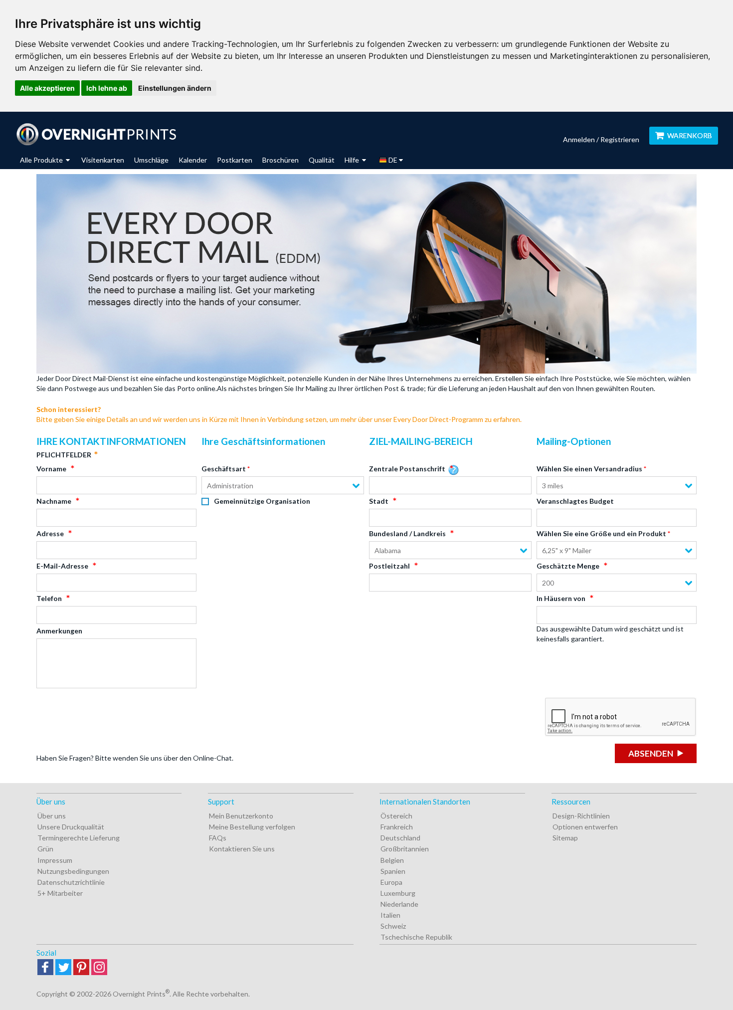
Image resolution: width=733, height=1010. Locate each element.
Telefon (49, 598)
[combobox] (282, 485)
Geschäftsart (223, 468)
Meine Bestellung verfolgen (252, 826)
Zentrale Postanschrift (407, 468)
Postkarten (234, 160)
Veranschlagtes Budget (575, 501)
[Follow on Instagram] (99, 968)
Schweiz (393, 926)
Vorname (51, 468)
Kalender (193, 160)
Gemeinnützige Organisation (262, 501)
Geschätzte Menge (568, 566)
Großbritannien (404, 848)
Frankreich (396, 826)
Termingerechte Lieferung (78, 837)
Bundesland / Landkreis (407, 533)
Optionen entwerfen (585, 826)
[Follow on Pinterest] (81, 968)
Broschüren (280, 160)
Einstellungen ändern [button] (174, 88)
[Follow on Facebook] (45, 968)
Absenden (650, 753)
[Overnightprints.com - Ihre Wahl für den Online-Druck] (96, 134)
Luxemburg (397, 893)
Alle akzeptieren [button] (47, 88)
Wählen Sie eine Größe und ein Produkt (601, 533)
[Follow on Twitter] (63, 968)
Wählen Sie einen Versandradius (589, 468)
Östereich (396, 815)
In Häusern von (561, 598)
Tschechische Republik (416, 937)
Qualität (322, 160)
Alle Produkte (42, 160)
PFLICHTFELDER (63, 454)
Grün (45, 848)
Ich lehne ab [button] (106, 88)
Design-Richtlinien (581, 815)
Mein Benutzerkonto (241, 815)
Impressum (54, 860)
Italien (390, 915)
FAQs (217, 837)
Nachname (53, 501)
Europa (391, 882)
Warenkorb (689, 135)
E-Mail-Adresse (62, 566)
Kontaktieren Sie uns (242, 848)
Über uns (51, 815)
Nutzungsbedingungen (73, 871)
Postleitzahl (389, 566)
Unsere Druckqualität (70, 826)
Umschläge (151, 160)
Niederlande (399, 904)
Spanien (392, 871)
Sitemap (565, 837)
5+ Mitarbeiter (60, 893)
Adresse (50, 533)
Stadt (378, 501)
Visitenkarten (102, 160)
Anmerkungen (59, 630)
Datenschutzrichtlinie (71, 882)
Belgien (392, 860)
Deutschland (400, 837)
